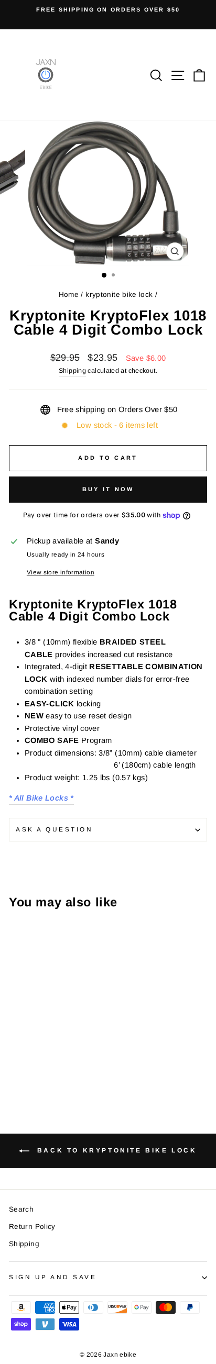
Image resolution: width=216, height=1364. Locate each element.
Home (69, 294)
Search (21, 1209)
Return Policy (32, 1226)
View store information (60, 572)
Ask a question (54, 829)
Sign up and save (53, 1276)
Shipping (72, 370)
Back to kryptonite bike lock (115, 1151)
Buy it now (108, 489)
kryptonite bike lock (119, 294)
